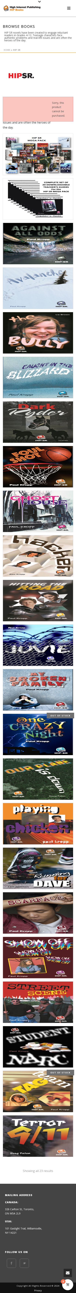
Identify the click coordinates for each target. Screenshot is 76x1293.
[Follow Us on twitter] (24, 1263)
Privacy (38, 1290)
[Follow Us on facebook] (11, 1263)
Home (7, 50)
